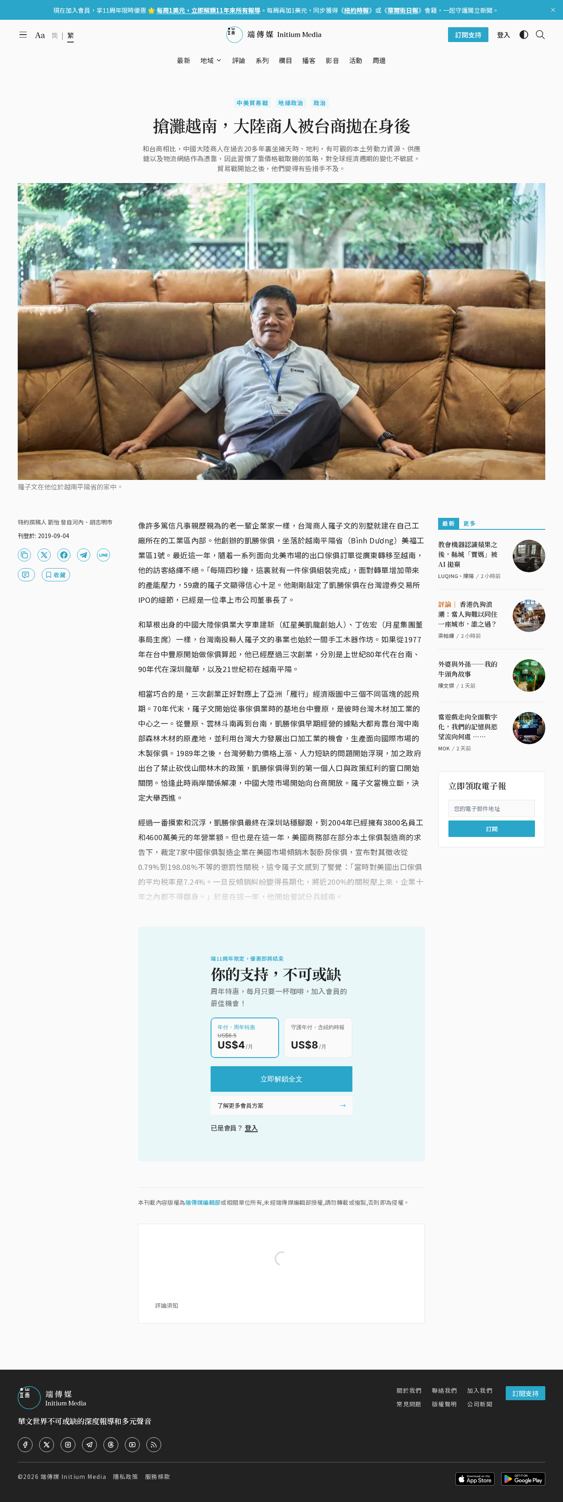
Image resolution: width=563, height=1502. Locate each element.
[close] (553, 9)
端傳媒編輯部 (203, 1202)
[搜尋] (537, 35)
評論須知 (166, 1305)
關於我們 (409, 1390)
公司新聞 (480, 1404)
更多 (469, 523)
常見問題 (409, 1404)
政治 (320, 103)
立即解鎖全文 (281, 1079)
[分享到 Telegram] (83, 555)
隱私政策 (125, 1476)
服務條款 (158, 1476)
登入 (251, 1128)
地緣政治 (291, 103)
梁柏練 (446, 635)
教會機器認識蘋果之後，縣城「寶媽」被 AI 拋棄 (467, 554)
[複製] (24, 555)
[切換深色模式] (520, 35)
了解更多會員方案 (240, 1105)
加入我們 (480, 1390)
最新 (448, 523)
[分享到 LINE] (103, 555)
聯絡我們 (444, 1390)
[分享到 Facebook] (63, 555)
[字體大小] (40, 35)
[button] (207, 60)
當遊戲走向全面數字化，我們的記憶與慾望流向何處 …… (467, 726)
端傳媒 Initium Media (73, 1476)
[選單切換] (219, 60)
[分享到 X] (44, 555)
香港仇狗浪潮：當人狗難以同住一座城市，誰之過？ (467, 614)
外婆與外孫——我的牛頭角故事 (467, 669)
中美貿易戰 (252, 103)
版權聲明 (444, 1404)
